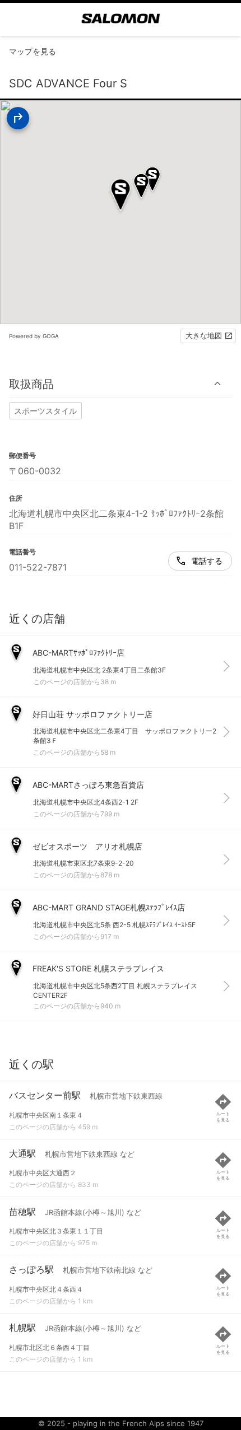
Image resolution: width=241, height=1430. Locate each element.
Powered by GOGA (34, 336)
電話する (207, 561)
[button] (120, 384)
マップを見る (32, 51)
